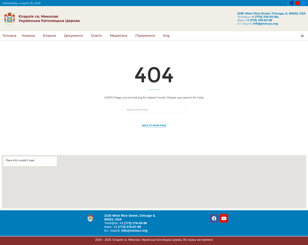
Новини (28, 36)
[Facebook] (292, 3)
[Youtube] (298, 3)
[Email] (303, 3)
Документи (73, 36)
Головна (9, 36)
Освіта (96, 36)
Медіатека (118, 36)
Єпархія (49, 36)
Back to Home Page (154, 125)
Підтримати (145, 36)
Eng (166, 36)
